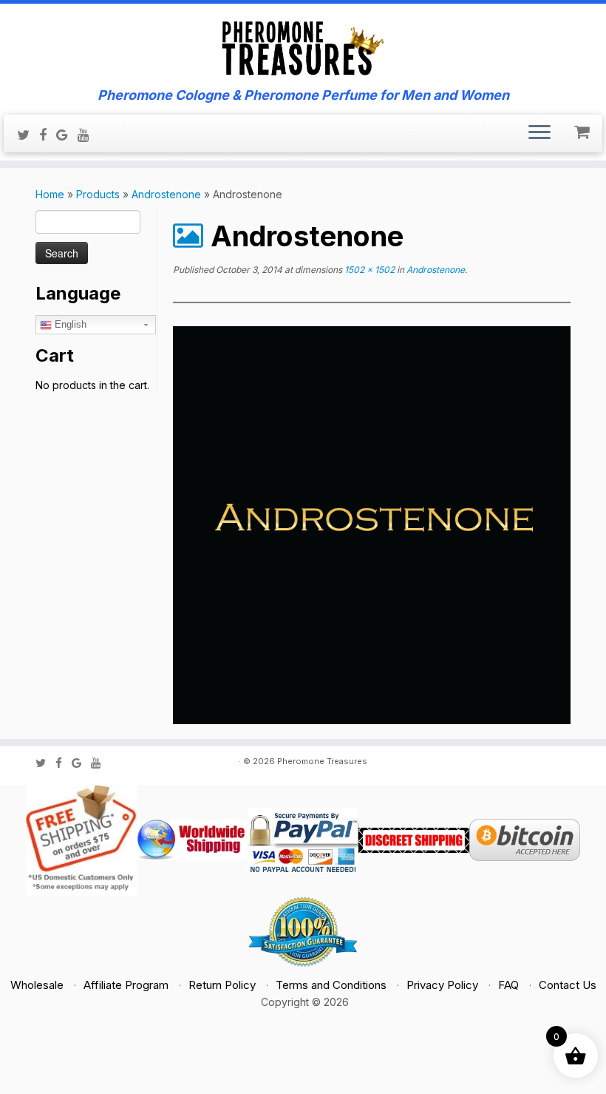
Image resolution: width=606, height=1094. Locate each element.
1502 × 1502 (368, 269)
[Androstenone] (372, 524)
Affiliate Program (126, 985)
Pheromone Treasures (322, 761)
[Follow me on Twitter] (28, 134)
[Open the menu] (539, 134)
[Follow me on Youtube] (88, 134)
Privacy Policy (442, 985)
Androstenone (166, 194)
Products (98, 194)
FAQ (508, 985)
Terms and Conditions (331, 985)
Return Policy (222, 985)
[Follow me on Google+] (67, 134)
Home (49, 194)
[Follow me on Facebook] (47, 134)
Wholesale (37, 985)
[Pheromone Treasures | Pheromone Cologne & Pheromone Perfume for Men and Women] (303, 46)
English (69, 324)
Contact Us (567, 985)
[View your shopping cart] (583, 129)
